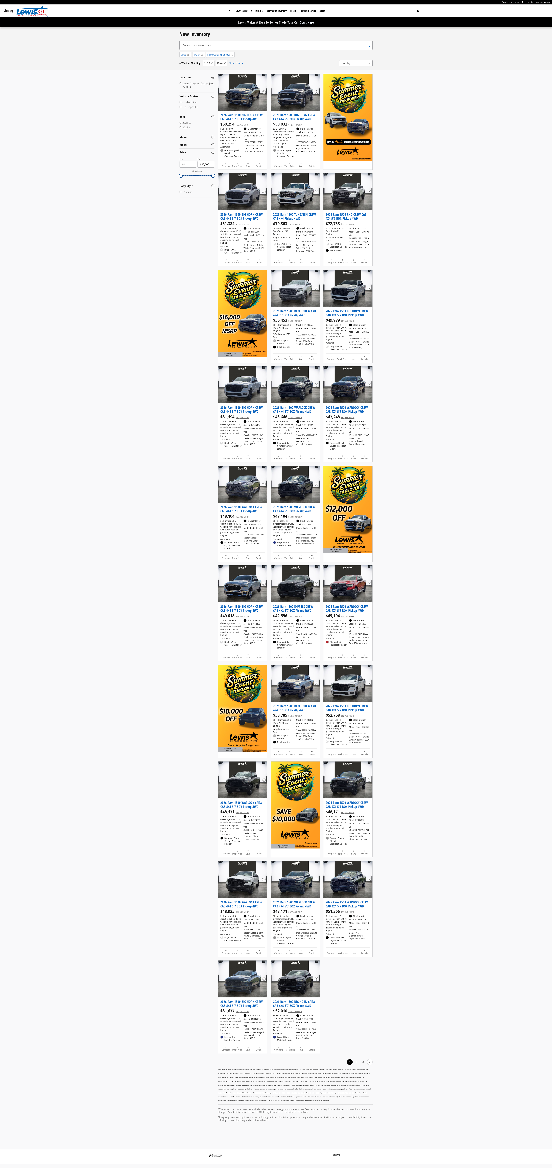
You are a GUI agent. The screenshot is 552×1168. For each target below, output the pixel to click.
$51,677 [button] (234, 1010)
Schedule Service (308, 10)
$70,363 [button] (287, 223)
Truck (198, 54)
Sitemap (336, 1155)
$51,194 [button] (234, 416)
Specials (293, 10)
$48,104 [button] (234, 516)
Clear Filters (236, 63)
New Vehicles (242, 10)
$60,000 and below (220, 54)
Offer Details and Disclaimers (229, 355)
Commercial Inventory (277, 10)
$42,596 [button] (287, 615)
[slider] (181, 176)
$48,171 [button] (234, 811)
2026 (185, 54)
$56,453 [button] (287, 320)
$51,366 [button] (340, 911)
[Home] (8, 11)
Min (181, 159)
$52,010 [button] (287, 1010)
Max (199, 159)
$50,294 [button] (234, 124)
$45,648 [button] (287, 416)
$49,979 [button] (340, 320)
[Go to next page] (370, 1062)
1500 (207, 63)
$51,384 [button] (234, 223)
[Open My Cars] (417, 10)
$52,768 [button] (340, 715)
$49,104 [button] (340, 615)
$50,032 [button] (287, 124)
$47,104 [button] (287, 516)
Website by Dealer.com (215, 1156)
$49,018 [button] (234, 615)
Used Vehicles (257, 10)
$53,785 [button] (287, 715)
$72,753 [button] (340, 223)
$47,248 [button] (340, 416)
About (322, 10)
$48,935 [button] (234, 911)
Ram (220, 63)
